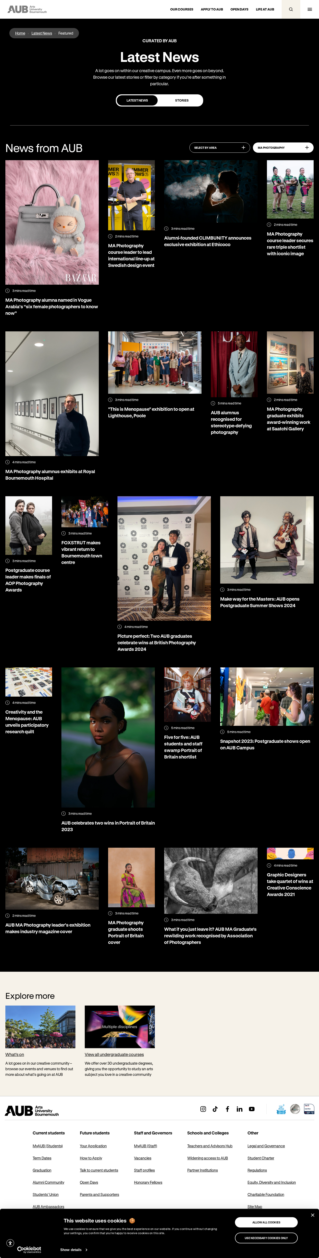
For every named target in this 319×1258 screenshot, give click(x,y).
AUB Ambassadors (48, 1206)
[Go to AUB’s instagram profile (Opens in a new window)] (203, 1109)
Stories (182, 100)
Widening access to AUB (207, 1158)
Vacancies (142, 1158)
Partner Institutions (202, 1170)
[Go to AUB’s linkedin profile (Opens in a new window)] (239, 1109)
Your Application (93, 1146)
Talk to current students (99, 1170)
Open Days (89, 1182)
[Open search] (291, 9)
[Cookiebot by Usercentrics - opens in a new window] (29, 1249)
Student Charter (261, 1158)
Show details (71, 1250)
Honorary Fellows (148, 1182)
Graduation (42, 1170)
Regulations (257, 1170)
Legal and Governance (266, 1146)
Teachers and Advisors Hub (210, 1146)
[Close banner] (312, 1215)
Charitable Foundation (266, 1194)
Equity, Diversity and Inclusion (272, 1182)
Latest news (137, 100)
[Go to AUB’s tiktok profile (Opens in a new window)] (215, 1109)
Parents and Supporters (99, 1194)
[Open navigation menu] (309, 9)
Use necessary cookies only (266, 1238)
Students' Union (46, 1194)
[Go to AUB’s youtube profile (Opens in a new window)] (252, 1109)
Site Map (255, 1206)
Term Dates (42, 1158)
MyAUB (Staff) (145, 1146)
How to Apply (91, 1158)
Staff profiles (144, 1170)
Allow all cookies (266, 1222)
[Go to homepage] (42, 1111)
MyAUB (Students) (48, 1146)
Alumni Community (48, 1182)
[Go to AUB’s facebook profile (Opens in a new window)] (227, 1109)
